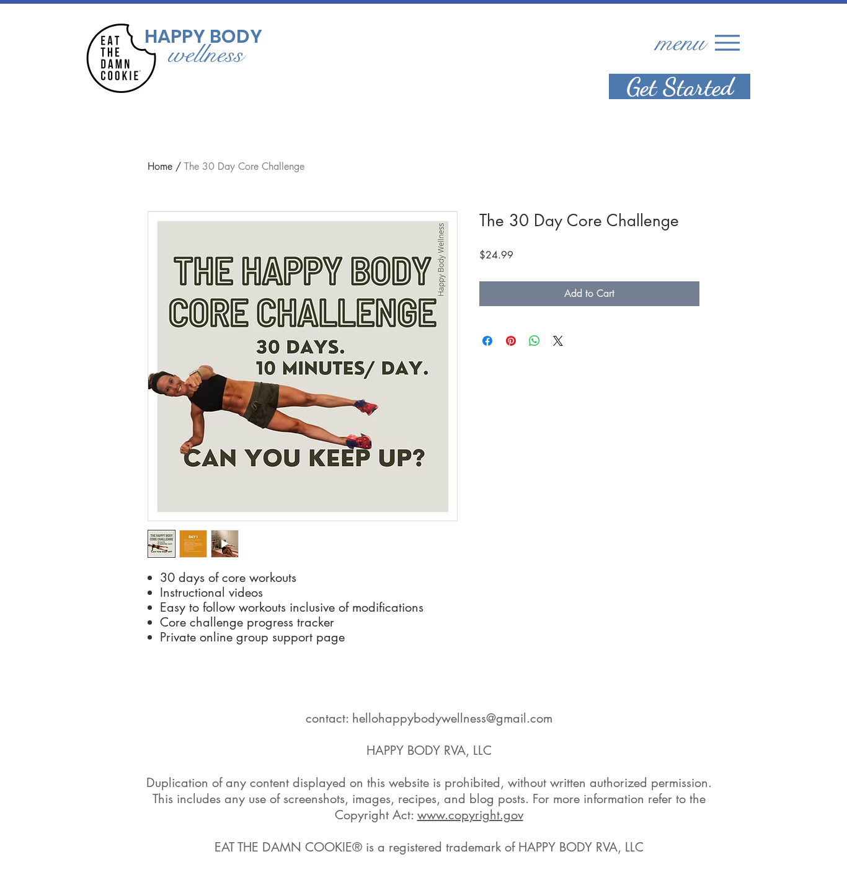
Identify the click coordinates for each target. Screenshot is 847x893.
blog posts (497, 799)
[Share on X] (558, 340)
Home (160, 166)
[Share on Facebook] (487, 340)
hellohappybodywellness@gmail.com (452, 718)
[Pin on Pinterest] (510, 340)
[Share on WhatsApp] (534, 340)
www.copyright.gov (470, 815)
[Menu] (727, 42)
